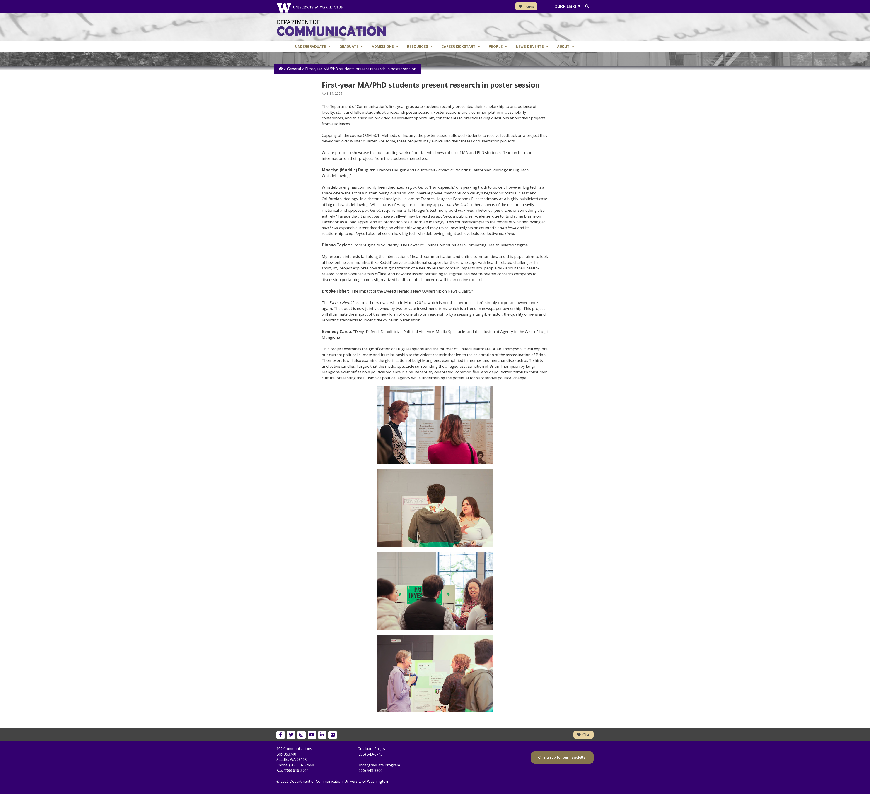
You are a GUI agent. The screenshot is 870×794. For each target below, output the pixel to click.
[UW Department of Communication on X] (291, 735)
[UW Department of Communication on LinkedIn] (322, 735)
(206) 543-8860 (370, 770)
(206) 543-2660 (301, 765)
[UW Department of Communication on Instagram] (301, 735)
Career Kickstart (458, 46)
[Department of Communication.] (281, 68)
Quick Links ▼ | (569, 6)
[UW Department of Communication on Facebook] (280, 735)
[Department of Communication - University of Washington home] (331, 28)
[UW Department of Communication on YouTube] (312, 735)
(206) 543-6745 (370, 754)
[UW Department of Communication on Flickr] (332, 735)
